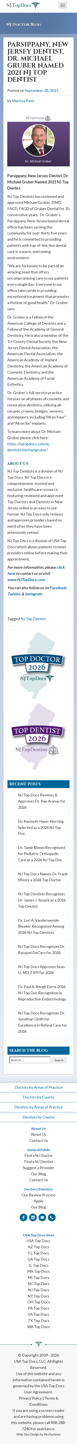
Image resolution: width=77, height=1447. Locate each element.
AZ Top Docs (38, 1246)
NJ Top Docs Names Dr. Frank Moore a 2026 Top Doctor (43, 876)
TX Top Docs (38, 1320)
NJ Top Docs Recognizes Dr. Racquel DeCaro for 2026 (41, 949)
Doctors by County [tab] (38, 1097)
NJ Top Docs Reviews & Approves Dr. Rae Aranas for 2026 (41, 801)
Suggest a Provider (38, 1167)
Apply (38, 1200)
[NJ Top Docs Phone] (52, 1217)
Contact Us (38, 1140)
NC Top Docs (39, 1283)
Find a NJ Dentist (38, 1161)
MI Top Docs (38, 1277)
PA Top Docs (38, 1308)
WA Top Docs (38, 1326)
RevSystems (52, 1434)
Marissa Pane (23, 100)
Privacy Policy (30, 1398)
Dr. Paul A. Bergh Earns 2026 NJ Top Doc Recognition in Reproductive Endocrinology (42, 992)
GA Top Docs (38, 1259)
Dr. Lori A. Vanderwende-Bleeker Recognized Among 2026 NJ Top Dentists (41, 926)
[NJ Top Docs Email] (42, 1217)
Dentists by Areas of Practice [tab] (38, 1107)
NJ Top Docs (38, 1289)
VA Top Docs (38, 1314)
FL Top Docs (38, 1253)
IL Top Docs (39, 1265)
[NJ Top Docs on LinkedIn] (33, 1217)
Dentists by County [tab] (38, 1117)
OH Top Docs (38, 1302)
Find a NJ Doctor (38, 1155)
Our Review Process (39, 1195)
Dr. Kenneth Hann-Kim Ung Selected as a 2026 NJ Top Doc (41, 827)
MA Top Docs (38, 1271)
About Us (38, 1134)
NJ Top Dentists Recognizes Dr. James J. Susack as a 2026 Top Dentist (42, 899)
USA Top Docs (38, 1240)
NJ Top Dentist (33, 618)
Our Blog (38, 1173)
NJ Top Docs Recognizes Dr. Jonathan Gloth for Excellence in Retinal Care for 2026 (42, 1022)
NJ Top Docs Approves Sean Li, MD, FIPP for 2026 (41, 969)
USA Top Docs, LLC (30, 1361)
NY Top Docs (38, 1296)
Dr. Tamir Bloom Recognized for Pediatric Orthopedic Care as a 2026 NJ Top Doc (41, 853)
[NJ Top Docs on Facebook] (23, 1217)
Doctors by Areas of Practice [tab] (39, 1087)
